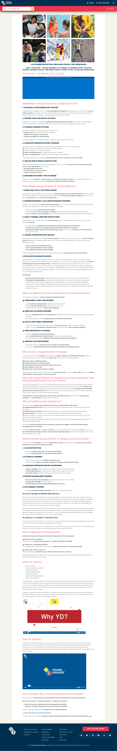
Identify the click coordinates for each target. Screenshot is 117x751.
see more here (63, 261)
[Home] (6, 3)
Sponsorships (63, 740)
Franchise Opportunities (48, 737)
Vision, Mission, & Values (65, 732)
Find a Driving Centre (95, 729)
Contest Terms (45, 734)
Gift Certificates (63, 729)
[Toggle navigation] (113, 3)
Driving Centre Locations (30, 729)
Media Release (45, 732)
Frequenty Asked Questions (31, 732)
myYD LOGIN (109, 8)
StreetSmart (27, 734)
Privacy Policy (63, 734)
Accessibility (45, 740)
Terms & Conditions (47, 729)
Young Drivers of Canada (35, 713)
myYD (61, 737)
